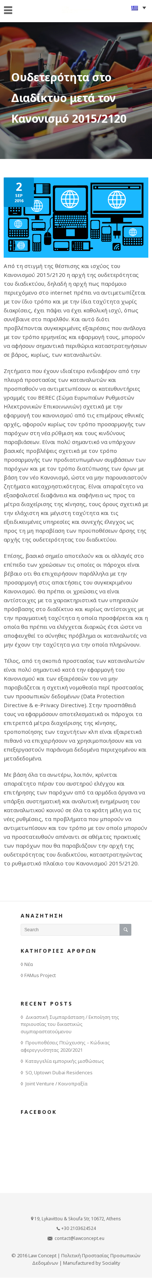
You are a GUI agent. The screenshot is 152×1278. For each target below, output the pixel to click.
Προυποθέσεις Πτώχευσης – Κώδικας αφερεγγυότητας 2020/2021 (65, 1046)
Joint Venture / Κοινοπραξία (56, 1083)
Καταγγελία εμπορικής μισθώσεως (64, 1061)
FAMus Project (40, 975)
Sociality (111, 1263)
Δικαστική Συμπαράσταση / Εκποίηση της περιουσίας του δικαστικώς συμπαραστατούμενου (70, 1024)
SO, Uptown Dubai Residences (59, 1072)
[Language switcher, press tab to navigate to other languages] (139, 7)
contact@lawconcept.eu (79, 1238)
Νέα (28, 964)
